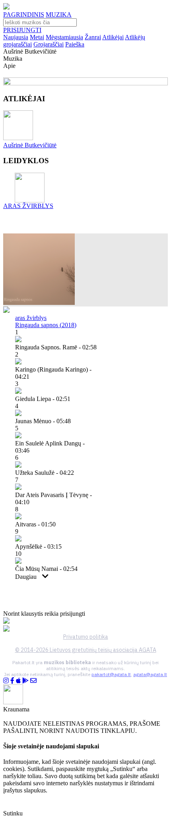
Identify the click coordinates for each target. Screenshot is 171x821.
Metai (37, 37)
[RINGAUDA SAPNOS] (39, 302)
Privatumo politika (85, 636)
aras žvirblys (31, 317)
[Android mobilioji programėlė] (25, 680)
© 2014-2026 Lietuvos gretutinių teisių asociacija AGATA (85, 649)
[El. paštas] (33, 680)
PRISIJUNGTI (22, 30)
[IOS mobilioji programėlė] (18, 680)
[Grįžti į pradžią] (6, 7)
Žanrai (93, 37)
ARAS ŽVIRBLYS (28, 205)
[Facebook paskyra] (12, 680)
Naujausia (15, 37)
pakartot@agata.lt (111, 674)
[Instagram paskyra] (6, 680)
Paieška (74, 44)
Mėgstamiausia (64, 37)
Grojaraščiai (48, 44)
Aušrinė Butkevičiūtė (29, 145)
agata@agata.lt (150, 674)
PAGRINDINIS (23, 14)
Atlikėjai (113, 37)
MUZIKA (59, 14)
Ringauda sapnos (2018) (45, 325)
